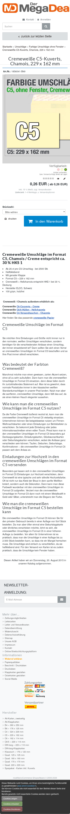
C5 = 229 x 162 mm (14, 735)
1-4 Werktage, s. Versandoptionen (40, 192)
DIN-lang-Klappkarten (15, 748)
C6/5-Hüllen (23, 309)
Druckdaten (10, 668)
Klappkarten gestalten (15, 672)
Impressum (10, 644)
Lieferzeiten (10, 621)
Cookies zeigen (10, 798)
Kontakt (30, 19)
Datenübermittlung (13, 628)
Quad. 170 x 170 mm (15, 761)
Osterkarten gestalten (15, 675)
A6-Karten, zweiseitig (15, 718)
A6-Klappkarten (12, 721)
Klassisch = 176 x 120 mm (17, 751)
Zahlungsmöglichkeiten (15, 618)
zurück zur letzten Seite (36, 36)
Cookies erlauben (11, 803)
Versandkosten (44, 189)
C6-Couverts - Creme (28, 306)
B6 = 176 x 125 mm (14, 728)
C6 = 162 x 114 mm (14, 738)
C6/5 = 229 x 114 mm (15, 741)
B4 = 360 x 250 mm (14, 725)
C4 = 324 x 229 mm (14, 731)
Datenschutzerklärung (15, 634)
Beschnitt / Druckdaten (15, 665)
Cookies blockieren (12, 809)
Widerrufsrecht (11, 631)
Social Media (11, 678)
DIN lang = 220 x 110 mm (17, 744)
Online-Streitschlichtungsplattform (21, 651)
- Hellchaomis (37, 309)
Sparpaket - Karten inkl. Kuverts (20, 768)
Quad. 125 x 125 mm (15, 754)
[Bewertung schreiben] (64, 178)
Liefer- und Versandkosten (17, 624)
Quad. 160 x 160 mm (15, 758)
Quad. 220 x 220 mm (15, 764)
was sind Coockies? (27, 785)
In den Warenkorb (49, 221)
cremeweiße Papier (43, 317)
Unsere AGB (11, 641)
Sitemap (9, 638)
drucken (12, 218)
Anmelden (45, 19)
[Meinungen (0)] (58, 178)
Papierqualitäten (12, 662)
